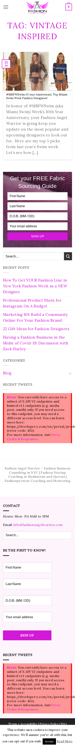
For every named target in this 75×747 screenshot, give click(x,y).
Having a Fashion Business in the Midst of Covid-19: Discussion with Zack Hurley (35, 343)
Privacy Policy (49, 724)
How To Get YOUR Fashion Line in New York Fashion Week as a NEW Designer (35, 286)
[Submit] (68, 256)
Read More (65, 741)
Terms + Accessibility (22, 724)
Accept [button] (49, 741)
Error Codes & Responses (34, 437)
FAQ (64, 724)
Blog (7, 373)
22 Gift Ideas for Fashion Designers (36, 328)
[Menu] (6, 7)
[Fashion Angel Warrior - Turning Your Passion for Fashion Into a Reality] (37, 7)
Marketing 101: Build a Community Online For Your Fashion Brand (35, 317)
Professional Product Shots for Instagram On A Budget (32, 303)
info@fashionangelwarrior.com (38, 525)
